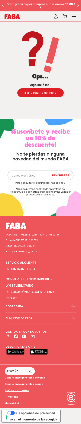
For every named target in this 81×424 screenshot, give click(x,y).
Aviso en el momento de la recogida (31, 419)
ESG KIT (11, 298)
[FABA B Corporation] (71, 406)
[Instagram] (8, 337)
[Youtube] (33, 337)
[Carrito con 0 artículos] (65, 16)
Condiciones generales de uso (24, 384)
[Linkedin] (24, 337)
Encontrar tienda (20, 269)
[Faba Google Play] (17, 351)
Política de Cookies (17, 390)
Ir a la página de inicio (40, 93)
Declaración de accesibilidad (30, 292)
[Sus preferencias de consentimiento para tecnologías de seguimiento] (6, 417)
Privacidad (11, 396)
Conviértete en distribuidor (29, 279)
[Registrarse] (56, 16)
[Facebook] (16, 337)
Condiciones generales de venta (25, 377)
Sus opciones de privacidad (35, 413)
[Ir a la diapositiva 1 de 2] (3, 6)
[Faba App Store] (40, 351)
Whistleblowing (20, 285)
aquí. (63, 182)
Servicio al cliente (21, 263)
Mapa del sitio (13, 403)
